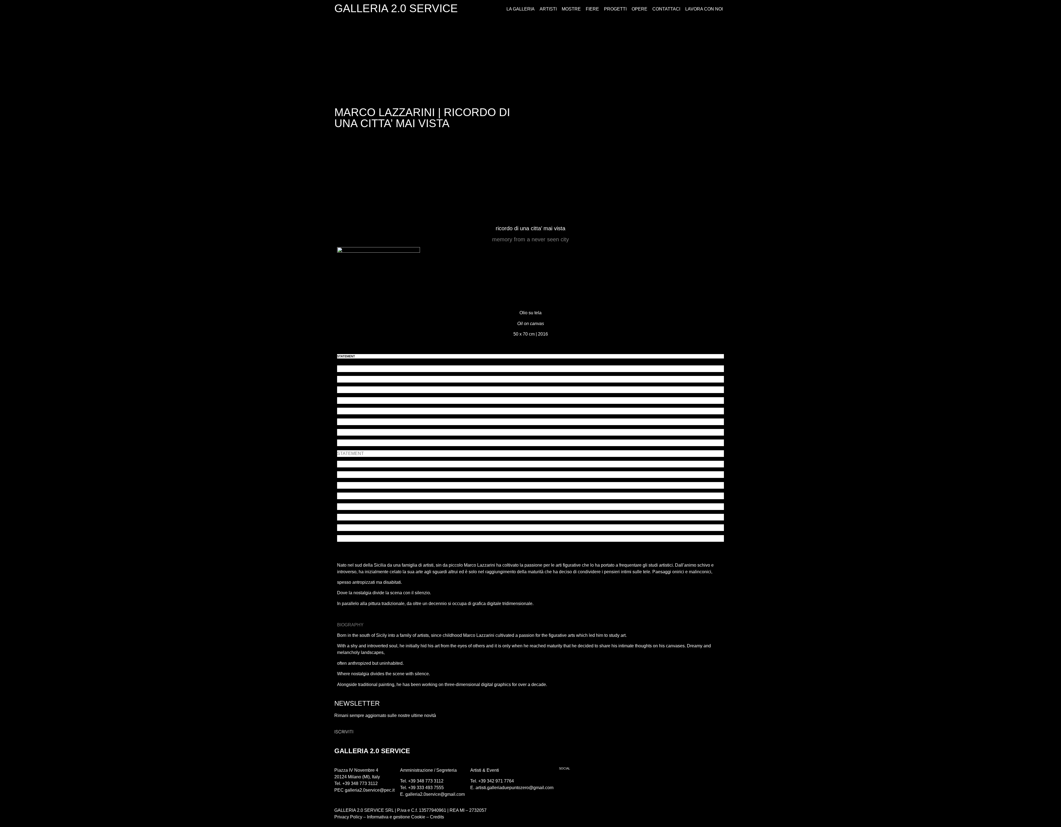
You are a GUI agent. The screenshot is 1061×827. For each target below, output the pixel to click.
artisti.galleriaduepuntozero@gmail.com (514, 787)
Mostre (571, 9)
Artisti (548, 9)
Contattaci (666, 9)
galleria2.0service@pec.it (370, 790)
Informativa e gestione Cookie (395, 817)
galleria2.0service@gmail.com (435, 794)
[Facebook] (566, 782)
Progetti (615, 9)
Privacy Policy (348, 817)
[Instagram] (581, 782)
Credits (437, 817)
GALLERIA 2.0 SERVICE (396, 8)
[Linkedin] (596, 782)
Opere (639, 9)
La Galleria (520, 9)
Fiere (592, 9)
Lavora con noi (704, 9)
